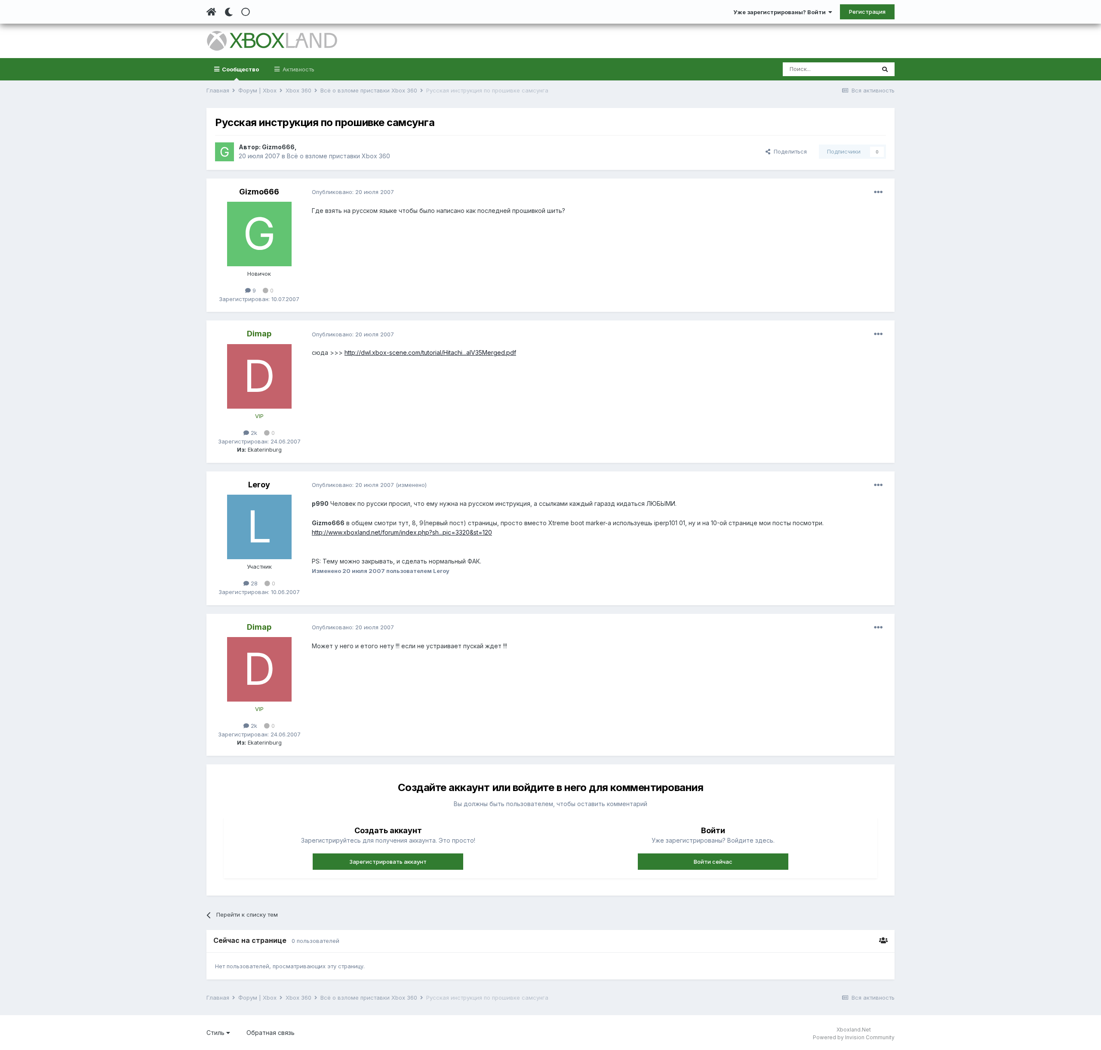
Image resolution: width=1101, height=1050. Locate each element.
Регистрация (867, 11)
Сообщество (240, 69)
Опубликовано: (353, 191)
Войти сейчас (713, 861)
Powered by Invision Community (854, 1037)
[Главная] (211, 12)
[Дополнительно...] (878, 192)
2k (253, 432)
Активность (297, 69)
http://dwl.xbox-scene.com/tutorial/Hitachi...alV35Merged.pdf (430, 352)
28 (253, 583)
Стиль (216, 1032)
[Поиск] (885, 69)
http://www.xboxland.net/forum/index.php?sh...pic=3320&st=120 (402, 532)
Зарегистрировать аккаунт (388, 861)
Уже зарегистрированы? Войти (780, 12)
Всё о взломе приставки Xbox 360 (338, 156)
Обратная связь (270, 1032)
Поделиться (788, 151)
